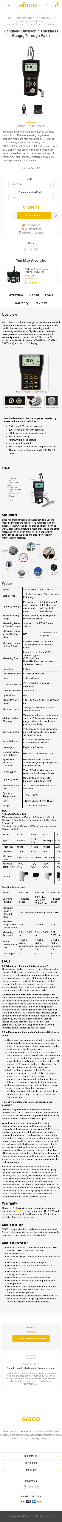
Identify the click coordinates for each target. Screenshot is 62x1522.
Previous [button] (5, 275)
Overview (16, 295)
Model (30, 178)
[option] (31, 275)
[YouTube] (31, 1486)
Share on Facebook (31, 249)
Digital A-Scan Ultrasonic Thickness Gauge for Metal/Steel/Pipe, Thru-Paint (39, 272)
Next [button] (57, 275)
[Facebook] (24, 1486)
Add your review (37, 126)
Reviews (41, 303)
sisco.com (19, 1431)
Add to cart (34, 215)
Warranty (21, 303)
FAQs (49, 295)
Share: (31, 243)
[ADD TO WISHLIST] (55, 215)
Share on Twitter (26, 249)
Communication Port (30, 192)
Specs (34, 295)
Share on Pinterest (36, 249)
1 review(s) (22, 126)
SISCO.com (21, 1211)
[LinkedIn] (37, 1486)
